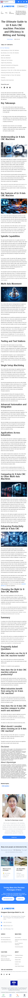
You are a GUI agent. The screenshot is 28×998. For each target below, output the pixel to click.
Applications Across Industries (8, 67)
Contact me (14, 837)
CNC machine (5, 786)
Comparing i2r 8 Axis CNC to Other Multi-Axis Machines (13, 70)
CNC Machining (11, 13)
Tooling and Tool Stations (7, 60)
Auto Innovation (18, 937)
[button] (4, 868)
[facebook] (18, 1)
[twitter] (23, 1)
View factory (21, 6)
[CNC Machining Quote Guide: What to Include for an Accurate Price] (21, 861)
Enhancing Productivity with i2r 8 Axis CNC (10, 72)
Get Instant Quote (8, 899)
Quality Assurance (18, 957)
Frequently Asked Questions (7, 80)
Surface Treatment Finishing (6, 941)
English (5, 1)
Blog (6, 12)
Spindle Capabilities (5, 55)
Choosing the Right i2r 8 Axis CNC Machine (10, 75)
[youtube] (26, 1)
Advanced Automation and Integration (9, 65)
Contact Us (20, 899)
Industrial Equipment (19, 946)
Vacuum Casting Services (5, 937)
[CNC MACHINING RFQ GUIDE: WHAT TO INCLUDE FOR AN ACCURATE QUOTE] (7, 861)
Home (2, 13)
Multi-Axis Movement (6, 57)
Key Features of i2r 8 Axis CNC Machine (10, 53)
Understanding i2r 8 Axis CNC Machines (10, 50)
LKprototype (10, 39)
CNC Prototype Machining (5, 939)
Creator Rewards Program (19, 966)
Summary (3, 77)
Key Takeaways (5, 48)
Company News (18, 959)
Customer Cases (18, 961)
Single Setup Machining (6, 62)
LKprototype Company (19, 955)
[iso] (14, 984)
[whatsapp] (21, 1)
